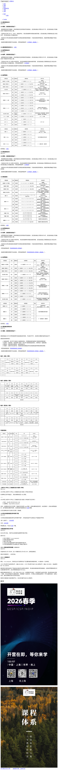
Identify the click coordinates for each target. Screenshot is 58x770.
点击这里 (11, 520)
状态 (4, 6)
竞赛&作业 (6, 8)
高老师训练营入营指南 (16, 248)
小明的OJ (11, 1)
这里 (15, 47)
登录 (7, 15)
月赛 (4, 11)
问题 (4, 5)
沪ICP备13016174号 (5, 768)
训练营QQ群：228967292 (19, 768)
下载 (4, 9)
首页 (4, 3)
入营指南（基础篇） (32, 42)
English (5, 19)
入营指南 (26, 63)
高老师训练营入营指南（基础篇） (35, 252)
